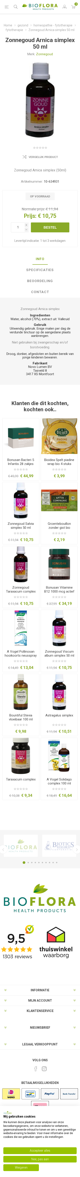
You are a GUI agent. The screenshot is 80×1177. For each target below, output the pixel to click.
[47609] (59, 756)
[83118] (59, 500)
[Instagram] (44, 1068)
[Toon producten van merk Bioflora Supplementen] (21, 846)
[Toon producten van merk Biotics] (59, 846)
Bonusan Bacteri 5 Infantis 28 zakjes (20, 462)
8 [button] (49, 862)
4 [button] (35, 862)
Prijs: (30, 216)
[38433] (20, 564)
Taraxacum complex (21, 779)
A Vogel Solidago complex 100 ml (59, 781)
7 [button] (46, 862)
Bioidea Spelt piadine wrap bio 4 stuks (59, 462)
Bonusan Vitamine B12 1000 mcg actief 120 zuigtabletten (59, 591)
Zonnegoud (44, 54)
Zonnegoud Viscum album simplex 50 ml (59, 653)
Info (40, 259)
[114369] (20, 436)
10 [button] (56, 862)
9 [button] (53, 862)
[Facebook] (35, 1068)
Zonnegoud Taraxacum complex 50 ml (21, 591)
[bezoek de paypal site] (49, 1098)
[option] (21, 846)
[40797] (20, 756)
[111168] (59, 564)
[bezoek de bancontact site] (30, 1098)
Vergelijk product (43, 157)
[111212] (20, 628)
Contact (40, 292)
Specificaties (40, 270)
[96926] (59, 436)
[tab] (40, 259)
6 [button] (42, 862)
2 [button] (28, 862)
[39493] (59, 628)
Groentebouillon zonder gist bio (59, 526)
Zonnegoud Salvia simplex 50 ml (21, 526)
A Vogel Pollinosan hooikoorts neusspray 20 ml (21, 655)
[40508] (59, 692)
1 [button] (24, 862)
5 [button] (39, 862)
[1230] (20, 692)
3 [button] (31, 862)
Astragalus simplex (59, 715)
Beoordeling (40, 281)
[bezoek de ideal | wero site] (11, 1098)
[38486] (20, 500)
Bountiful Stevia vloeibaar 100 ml (21, 717)
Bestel (50, 227)
